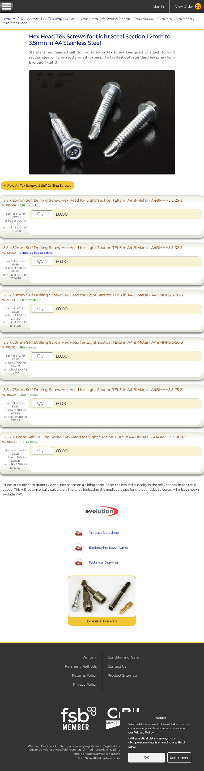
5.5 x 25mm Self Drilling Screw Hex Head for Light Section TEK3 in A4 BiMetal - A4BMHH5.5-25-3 (92, 202)
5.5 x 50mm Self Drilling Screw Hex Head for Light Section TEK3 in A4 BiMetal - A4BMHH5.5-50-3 (92, 344)
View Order (184, 7)
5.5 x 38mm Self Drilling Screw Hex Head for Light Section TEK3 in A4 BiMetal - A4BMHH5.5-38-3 (92, 297)
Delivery (89, 657)
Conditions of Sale (123, 657)
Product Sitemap (122, 675)
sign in (159, 7)
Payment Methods (81, 666)
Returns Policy (84, 675)
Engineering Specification (109, 547)
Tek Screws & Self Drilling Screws (47, 18)
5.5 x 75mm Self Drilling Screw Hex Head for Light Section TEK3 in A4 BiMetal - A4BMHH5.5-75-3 (92, 392)
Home (9, 18)
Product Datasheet (104, 533)
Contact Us (117, 666)
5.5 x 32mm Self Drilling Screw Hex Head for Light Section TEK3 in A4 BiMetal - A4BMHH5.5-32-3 (92, 250)
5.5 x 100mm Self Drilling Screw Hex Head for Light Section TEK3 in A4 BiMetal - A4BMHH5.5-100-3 (94, 439)
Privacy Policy (85, 684)
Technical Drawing (103, 562)
